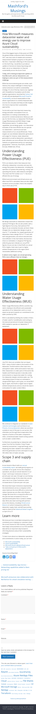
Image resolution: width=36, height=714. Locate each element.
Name (3, 619)
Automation (20, 669)
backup (2, 678)
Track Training (15, 693)
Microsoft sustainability (12, 542)
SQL (31, 690)
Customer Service (11, 681)
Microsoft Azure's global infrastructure (17, 545)
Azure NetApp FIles (23, 675)
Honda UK (28, 684)
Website (3, 638)
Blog (6, 678)
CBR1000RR (13, 678)
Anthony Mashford (18, 49)
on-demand (11, 690)
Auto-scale (14, 669)
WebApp (28, 693)
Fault (21, 681)
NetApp (4, 690)
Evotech (17, 681)
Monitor (19, 687)
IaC (32, 684)
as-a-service (8, 669)
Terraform (6, 693)
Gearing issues (10, 684)
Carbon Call (28, 94)
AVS (27, 669)
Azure (4, 31)
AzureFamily (25, 672)
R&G (16, 690)
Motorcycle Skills (25, 687)
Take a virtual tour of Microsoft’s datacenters (15, 548)
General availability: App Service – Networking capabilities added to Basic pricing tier (15, 567)
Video (24, 693)
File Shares (28, 680)
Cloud (3, 680)
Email (3, 629)
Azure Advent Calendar (13, 672)
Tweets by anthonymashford (18, 698)
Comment (4, 595)
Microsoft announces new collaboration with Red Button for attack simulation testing (17, 578)
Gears (15, 684)
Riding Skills (20, 690)
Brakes (9, 678)
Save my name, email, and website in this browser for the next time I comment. (17, 651)
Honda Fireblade (21, 684)
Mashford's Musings (18, 8)
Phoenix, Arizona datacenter (11, 428)
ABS (2, 669)
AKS (4, 669)
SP (28, 690)
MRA (31, 687)
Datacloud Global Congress (24, 509)
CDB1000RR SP (27, 678)
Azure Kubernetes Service (7, 676)
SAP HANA (25, 690)
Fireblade (3, 684)
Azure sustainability (11, 543)
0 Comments (28, 49)
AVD (25, 669)
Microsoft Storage (9, 686)
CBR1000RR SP (20, 678)
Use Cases (20, 693)
